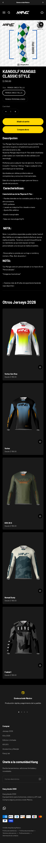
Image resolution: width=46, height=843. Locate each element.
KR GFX (5, 744)
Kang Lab (6, 753)
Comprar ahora (23, 129)
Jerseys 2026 (8, 731)
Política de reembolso (10, 831)
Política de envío (24, 833)
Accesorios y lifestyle (11, 749)
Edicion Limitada (9, 740)
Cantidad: (6, 106)
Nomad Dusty (10, 597)
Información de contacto (10, 835)
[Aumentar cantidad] (15, 111)
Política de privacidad (26, 831)
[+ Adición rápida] (40, 367)
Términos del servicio (9, 833)
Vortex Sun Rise (11, 374)
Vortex (7, 448)
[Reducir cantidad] (6, 111)
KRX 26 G (8, 523)
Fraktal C (8, 672)
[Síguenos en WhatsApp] (4, 808)
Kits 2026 (6, 736)
